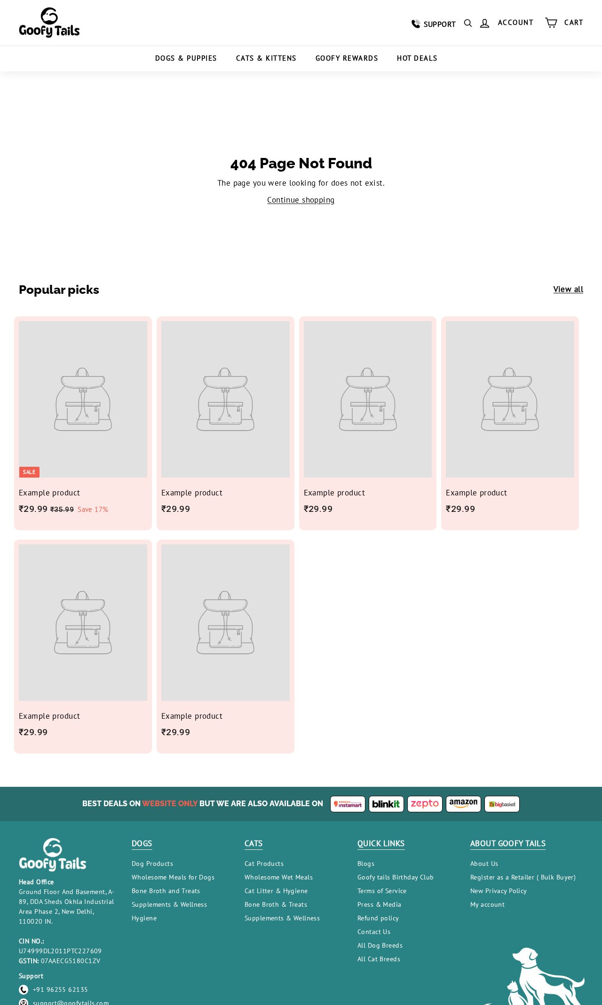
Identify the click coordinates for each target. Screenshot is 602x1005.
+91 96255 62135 (60, 989)
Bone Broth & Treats (276, 904)
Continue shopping (300, 200)
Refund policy (378, 918)
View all (568, 289)
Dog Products (152, 863)
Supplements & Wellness (169, 904)
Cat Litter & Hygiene (276, 891)
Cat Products (264, 863)
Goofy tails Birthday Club (395, 877)
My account (487, 904)
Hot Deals (417, 58)
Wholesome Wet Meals (279, 877)
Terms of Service (382, 891)
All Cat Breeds (378, 959)
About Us (484, 863)
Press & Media (379, 904)
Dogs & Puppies (186, 58)
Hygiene (144, 918)
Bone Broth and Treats (166, 891)
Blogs (365, 863)
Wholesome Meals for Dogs (173, 877)
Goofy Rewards (347, 58)
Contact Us (373, 931)
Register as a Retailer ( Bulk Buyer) (523, 877)
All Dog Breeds (380, 945)
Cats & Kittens (266, 58)
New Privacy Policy (498, 891)
